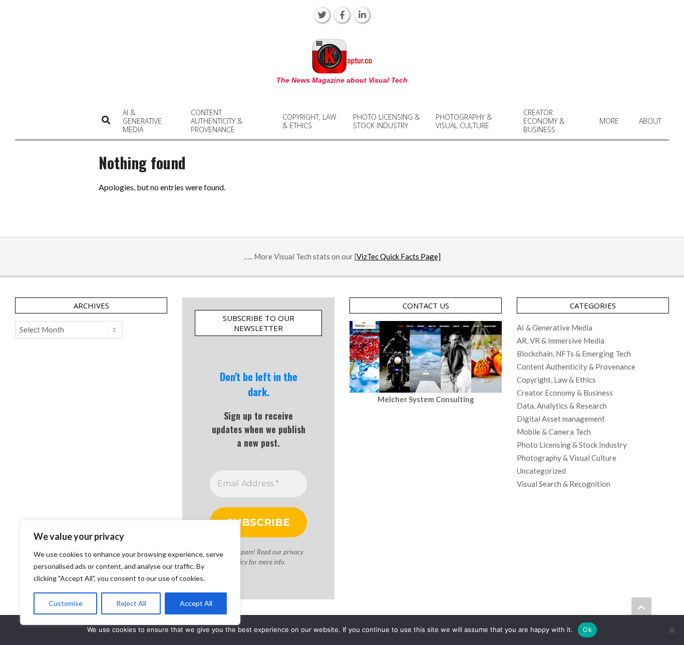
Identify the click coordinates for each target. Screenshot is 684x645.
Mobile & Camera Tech (554, 431)
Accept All (196, 603)
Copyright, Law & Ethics (556, 379)
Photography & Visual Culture (566, 457)
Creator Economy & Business (565, 392)
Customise (66, 603)
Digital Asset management (561, 418)
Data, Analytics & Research (562, 405)
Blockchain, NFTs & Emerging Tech (574, 353)
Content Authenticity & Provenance (576, 366)
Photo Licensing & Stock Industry (572, 444)
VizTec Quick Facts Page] (399, 256)
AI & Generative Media (554, 327)
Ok (587, 629)
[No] (671, 630)
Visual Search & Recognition (563, 483)
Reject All (131, 603)
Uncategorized (541, 470)
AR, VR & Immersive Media (560, 340)
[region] (130, 572)
